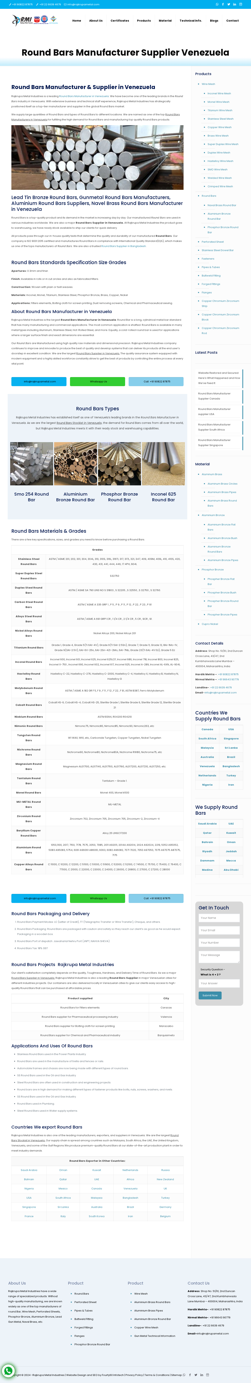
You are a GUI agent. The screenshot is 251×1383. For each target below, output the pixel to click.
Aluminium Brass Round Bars (152, 1302)
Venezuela (130, 1188)
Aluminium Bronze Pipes (223, 560)
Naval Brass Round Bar (222, 205)
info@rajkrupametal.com (83, 4)
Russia (165, 1170)
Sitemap (176, 1375)
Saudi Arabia (29, 1170)
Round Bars (209, 196)
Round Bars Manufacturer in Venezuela (84, 96)
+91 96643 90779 (228, 679)
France (29, 1216)
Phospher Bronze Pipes (222, 614)
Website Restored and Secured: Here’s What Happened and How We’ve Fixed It (219, 378)
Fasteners (208, 259)
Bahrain (29, 1179)
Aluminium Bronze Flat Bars (222, 527)
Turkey (165, 1198)
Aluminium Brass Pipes (222, 492)
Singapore (29, 1207)
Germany (165, 1207)
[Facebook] (223, 4)
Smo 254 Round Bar (31, 497)
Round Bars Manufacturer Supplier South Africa (214, 427)
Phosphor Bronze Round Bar (119, 497)
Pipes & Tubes (211, 267)
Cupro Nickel (210, 624)
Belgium (165, 1216)
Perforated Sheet (213, 242)
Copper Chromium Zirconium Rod (220, 330)
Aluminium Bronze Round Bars (219, 549)
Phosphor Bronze (213, 569)
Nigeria (29, 1188)
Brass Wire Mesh (218, 136)
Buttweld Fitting (211, 275)
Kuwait (97, 1170)
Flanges (207, 292)
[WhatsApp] (217, 4)
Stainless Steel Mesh (221, 119)
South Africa (63, 1198)
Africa (130, 1179)
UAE (96, 1179)
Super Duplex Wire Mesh (223, 144)
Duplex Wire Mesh (219, 152)
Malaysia (96, 1198)
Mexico (63, 1188)
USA (29, 1198)
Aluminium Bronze (213, 515)
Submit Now (210, 995)
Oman (63, 1170)
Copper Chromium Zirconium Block (220, 317)
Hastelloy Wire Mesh (220, 161)
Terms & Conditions (157, 1375)
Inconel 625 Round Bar (163, 497)
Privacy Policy (134, 1375)
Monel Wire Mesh (218, 102)
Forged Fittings (211, 284)
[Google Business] (241, 4)
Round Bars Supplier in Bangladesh (123, 246)
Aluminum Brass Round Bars (222, 503)
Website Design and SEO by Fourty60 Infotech (95, 1375)
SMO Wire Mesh (217, 169)
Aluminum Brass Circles (222, 484)
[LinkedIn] (235, 4)
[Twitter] (229, 4)
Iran (130, 1216)
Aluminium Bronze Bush (222, 538)
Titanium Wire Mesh (220, 110)
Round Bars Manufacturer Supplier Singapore (214, 442)
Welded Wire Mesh (220, 178)
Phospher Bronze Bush (222, 592)
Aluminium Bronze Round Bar (75, 497)
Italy (63, 1216)
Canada (96, 1188)
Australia (96, 1207)
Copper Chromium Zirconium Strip (220, 303)
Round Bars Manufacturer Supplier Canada (214, 396)
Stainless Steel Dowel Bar (218, 250)
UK (165, 1188)
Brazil (130, 1207)
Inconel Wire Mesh (219, 93)
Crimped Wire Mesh (220, 186)
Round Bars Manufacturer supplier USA (214, 411)
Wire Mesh (208, 84)
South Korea (97, 1216)
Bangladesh (130, 1198)
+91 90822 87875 (22, 4)
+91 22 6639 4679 (50, 4)
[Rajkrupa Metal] (35, 20)
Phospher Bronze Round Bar (223, 603)
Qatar (63, 1179)
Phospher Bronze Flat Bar (221, 581)
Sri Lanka (63, 1207)
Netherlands (130, 1170)
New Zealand (165, 1179)
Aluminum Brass (212, 474)
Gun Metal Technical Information (154, 1336)
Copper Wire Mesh (220, 127)
